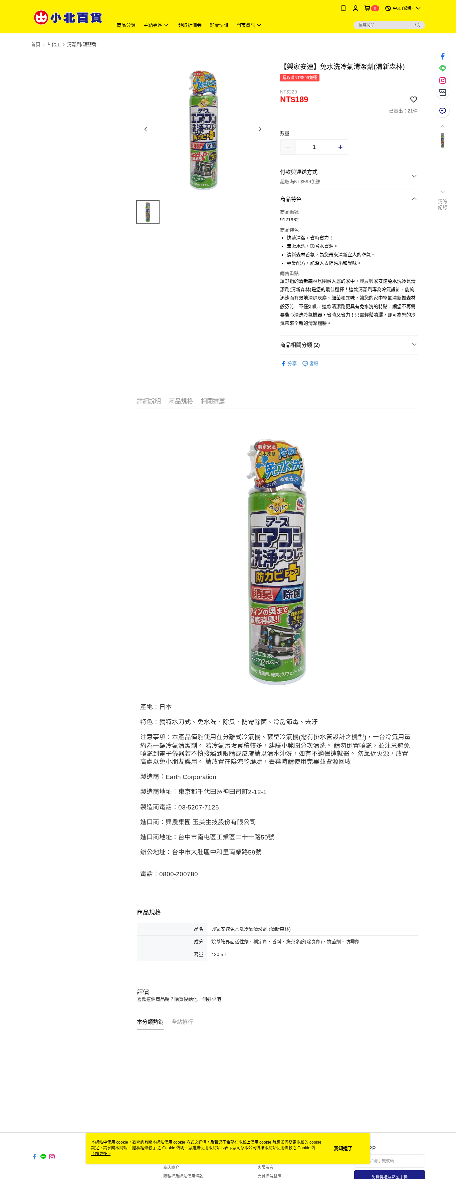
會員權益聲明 (269, 1176)
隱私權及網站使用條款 (183, 1176)
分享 (292, 363)
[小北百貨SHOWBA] (68, 17)
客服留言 (265, 1167)
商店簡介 (171, 1167)
